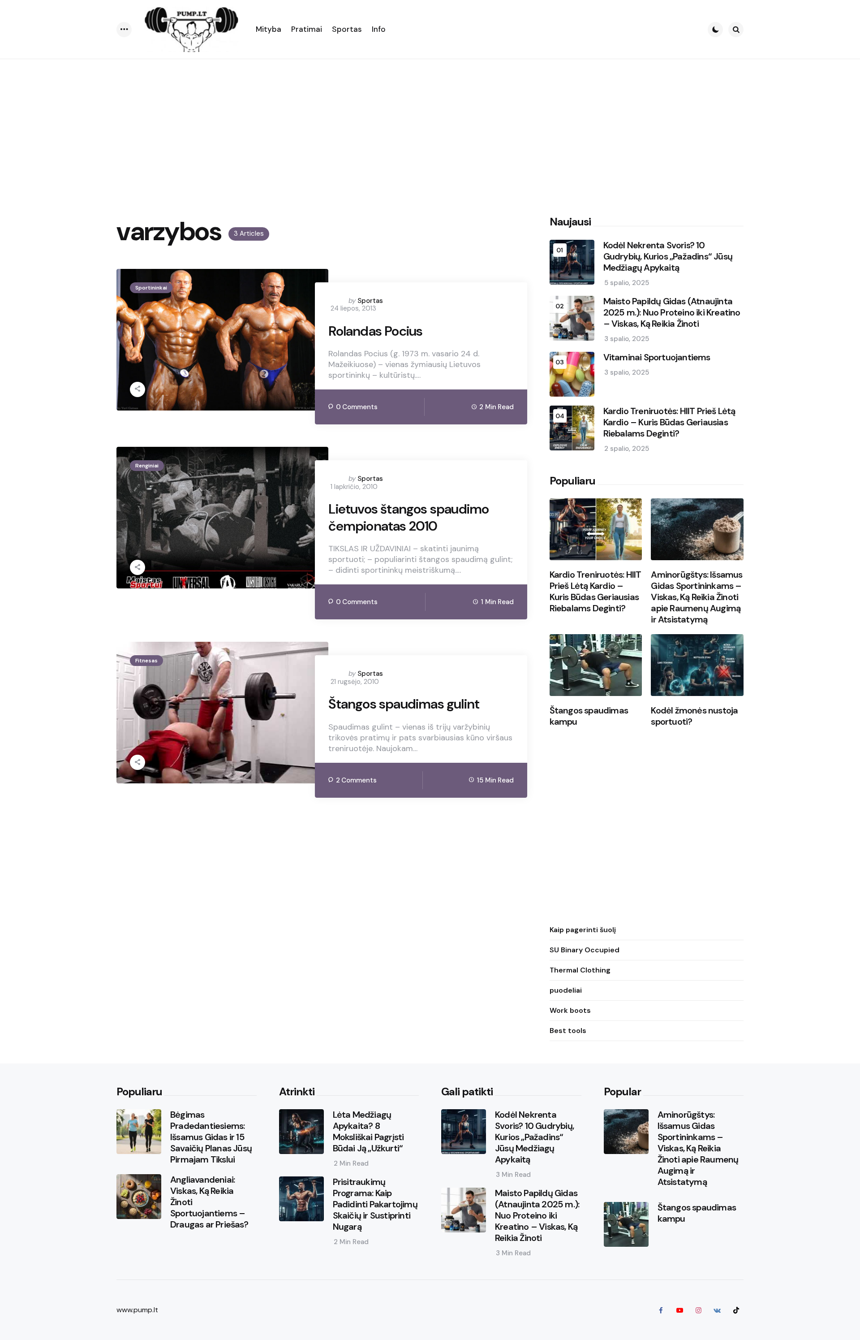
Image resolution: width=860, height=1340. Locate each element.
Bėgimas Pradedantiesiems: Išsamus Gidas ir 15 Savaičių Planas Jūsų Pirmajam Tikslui (211, 1137)
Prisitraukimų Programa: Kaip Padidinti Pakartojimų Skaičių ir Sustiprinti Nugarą (375, 1204)
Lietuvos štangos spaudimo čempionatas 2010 (408, 517)
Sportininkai (151, 287)
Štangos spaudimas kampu (589, 716)
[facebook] (660, 1310)
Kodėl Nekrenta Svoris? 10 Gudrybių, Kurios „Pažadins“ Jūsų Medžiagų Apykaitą (667, 256)
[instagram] (698, 1310)
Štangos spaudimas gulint (403, 704)
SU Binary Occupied (584, 950)
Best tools (568, 1030)
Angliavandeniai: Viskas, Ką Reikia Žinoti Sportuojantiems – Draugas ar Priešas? (209, 1202)
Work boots (570, 1010)
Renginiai (147, 465)
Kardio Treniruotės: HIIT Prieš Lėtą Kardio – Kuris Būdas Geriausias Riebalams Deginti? (669, 422)
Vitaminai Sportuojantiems (656, 357)
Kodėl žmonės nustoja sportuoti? (694, 716)
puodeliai (566, 990)
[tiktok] (736, 1310)
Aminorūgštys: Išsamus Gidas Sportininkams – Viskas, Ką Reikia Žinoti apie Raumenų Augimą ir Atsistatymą (696, 597)
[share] (137, 389)
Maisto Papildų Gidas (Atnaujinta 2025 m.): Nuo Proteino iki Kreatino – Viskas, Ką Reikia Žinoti (671, 312)
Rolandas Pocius (375, 331)
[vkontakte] (717, 1310)
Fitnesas (146, 660)
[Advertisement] (430, 126)
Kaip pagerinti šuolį (583, 929)
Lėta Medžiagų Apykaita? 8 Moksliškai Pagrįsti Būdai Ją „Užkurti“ (368, 1131)
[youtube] (679, 1310)
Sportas (370, 300)
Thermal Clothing (580, 970)
